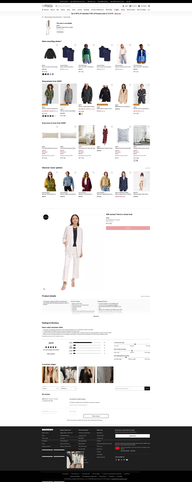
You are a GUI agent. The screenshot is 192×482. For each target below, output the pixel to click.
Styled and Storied (101, 457)
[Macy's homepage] (42, 17)
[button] (73, 252)
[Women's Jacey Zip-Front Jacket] (87, 181)
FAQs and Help (45, 432)
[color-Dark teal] (48, 74)
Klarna (43, 435)
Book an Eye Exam (83, 459)
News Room (99, 449)
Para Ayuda (44, 440)
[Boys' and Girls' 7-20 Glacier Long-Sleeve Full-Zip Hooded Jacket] (142, 54)
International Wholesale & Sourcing (104, 443)
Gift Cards (62, 438)
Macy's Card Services (65, 443)
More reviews (96, 416)
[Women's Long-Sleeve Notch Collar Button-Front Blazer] (123, 93)
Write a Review (51, 353)
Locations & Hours (82, 435)
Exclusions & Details (125, 450)
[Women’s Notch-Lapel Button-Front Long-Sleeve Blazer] (142, 93)
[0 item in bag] (149, 6)
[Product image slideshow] (73, 252)
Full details (60, 31)
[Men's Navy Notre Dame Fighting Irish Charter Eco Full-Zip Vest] (68, 54)
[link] (50, 70)
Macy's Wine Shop (83, 446)
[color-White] (135, 160)
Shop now (117, 13)
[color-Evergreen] (43, 116)
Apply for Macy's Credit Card (66, 432)
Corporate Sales (100, 435)
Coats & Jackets (66, 16)
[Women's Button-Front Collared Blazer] (123, 181)
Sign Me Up (133, 435)
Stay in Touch (81, 451)
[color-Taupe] (48, 116)
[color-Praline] (82, 114)
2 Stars (71, 350)
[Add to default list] (57, 45)
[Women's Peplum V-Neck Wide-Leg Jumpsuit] (105, 135)
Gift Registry (81, 465)
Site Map (99, 451)
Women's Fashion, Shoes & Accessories (53, 16)
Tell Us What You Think (83, 462)
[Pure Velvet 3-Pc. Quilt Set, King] (87, 135)
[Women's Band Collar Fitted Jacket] (142, 181)
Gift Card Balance (64, 440)
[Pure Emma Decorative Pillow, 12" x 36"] (68, 135)
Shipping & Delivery (46, 446)
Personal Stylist (82, 449)
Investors (99, 440)
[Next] (148, 54)
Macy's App (81, 438)
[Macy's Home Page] (47, 6)
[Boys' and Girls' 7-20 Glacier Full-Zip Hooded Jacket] (87, 54)
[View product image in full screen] (44, 289)
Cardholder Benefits (64, 435)
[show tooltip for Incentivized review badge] (51, 401)
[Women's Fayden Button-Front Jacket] (105, 181)
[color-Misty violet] (53, 74)
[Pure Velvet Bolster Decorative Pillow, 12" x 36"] (50, 135)
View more (96, 316)
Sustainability (99, 454)
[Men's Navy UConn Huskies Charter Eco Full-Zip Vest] (105, 54)
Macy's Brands (82, 443)
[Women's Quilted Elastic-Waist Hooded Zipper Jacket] (87, 93)
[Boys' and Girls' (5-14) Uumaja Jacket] (50, 54)
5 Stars (71, 342)
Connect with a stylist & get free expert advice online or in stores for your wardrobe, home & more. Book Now (83, 312)
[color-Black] (43, 74)
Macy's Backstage (82, 440)
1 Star (70, 353)
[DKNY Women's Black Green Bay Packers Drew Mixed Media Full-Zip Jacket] (105, 93)
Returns (43, 443)
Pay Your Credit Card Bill (65, 446)
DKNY (58, 25)
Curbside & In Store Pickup (84, 432)
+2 (54, 116)
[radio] (43, 74)
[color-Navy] (45, 74)
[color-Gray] (137, 160)
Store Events (81, 454)
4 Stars (71, 345)
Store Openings (82, 457)
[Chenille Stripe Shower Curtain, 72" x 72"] (142, 135)
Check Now (132, 450)
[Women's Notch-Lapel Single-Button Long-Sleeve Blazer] (68, 93)
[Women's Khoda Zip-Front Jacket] (50, 181)
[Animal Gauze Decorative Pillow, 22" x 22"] (123, 135)
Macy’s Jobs (99, 446)
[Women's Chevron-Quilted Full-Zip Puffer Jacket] (50, 93)
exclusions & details (113, 305)
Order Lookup (45, 438)
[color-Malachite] (50, 116)
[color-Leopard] (53, 116)
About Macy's (100, 432)
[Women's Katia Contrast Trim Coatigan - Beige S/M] (123, 54)
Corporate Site (100, 438)
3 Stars (71, 348)
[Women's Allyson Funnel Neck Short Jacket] (68, 181)
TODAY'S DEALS (64, 1)
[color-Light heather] (50, 74)
